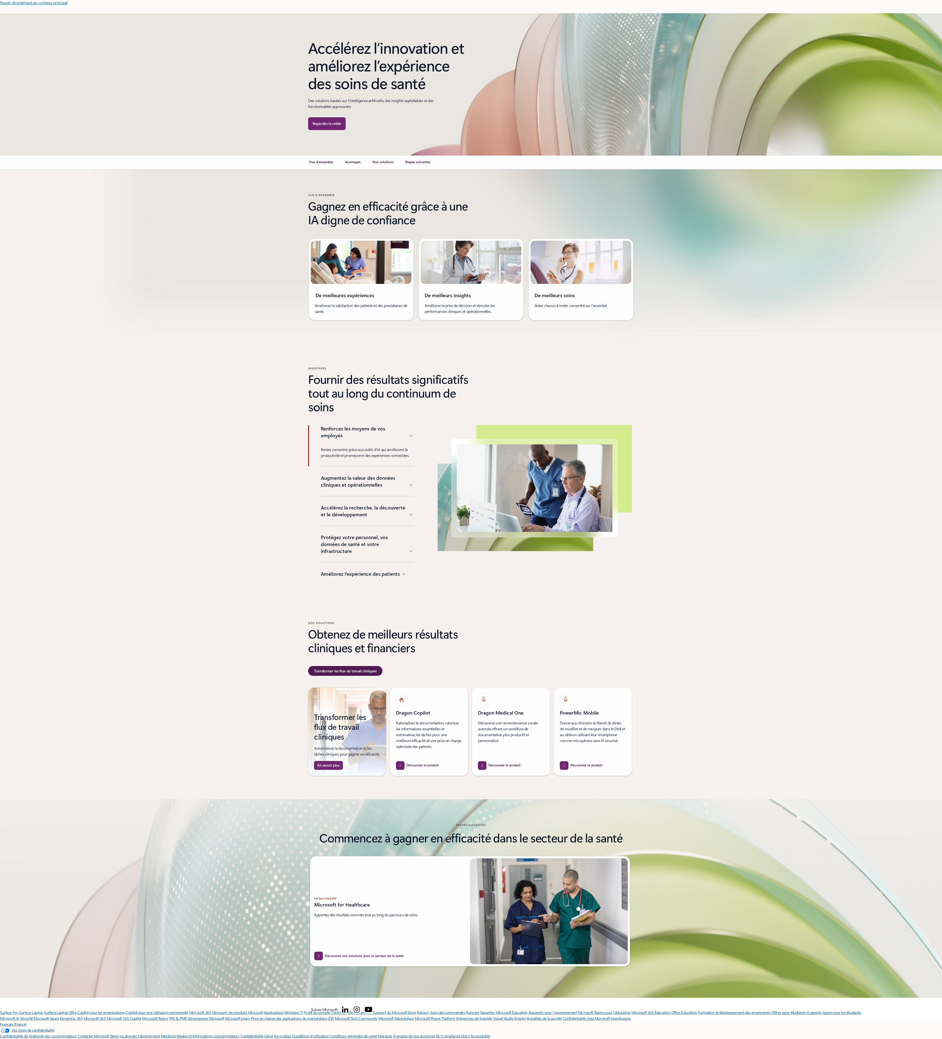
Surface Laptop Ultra (60, 1012)
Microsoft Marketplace (396, 1018)
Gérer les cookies (277, 1036)
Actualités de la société (544, 1018)
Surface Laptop (31, 1012)
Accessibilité (480, 1036)
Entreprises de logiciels (474, 1018)
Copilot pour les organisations (101, 1012)
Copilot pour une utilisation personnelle (157, 1012)
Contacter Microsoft (93, 1036)
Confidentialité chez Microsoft (586, 1018)
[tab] (345, 671)
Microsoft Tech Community (356, 1018)
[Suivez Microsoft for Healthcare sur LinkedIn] (345, 1009)
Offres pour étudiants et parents (796, 1012)
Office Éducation (684, 1012)
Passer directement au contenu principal (34, 2)
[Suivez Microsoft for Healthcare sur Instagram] (357, 1009)
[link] (321, 164)
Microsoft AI (9, 1018)
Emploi (519, 1018)
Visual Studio (503, 1018)
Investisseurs (621, 1018)
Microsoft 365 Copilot (124, 1018)
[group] (361, 279)
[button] (327, 123)
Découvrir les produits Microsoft (237, 1012)
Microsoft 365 (200, 1012)
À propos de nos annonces (414, 1036)
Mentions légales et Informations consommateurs (200, 1036)
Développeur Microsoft (206, 1018)
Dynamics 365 (71, 1018)
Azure (54, 1018)
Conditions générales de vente (353, 1036)
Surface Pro (9, 1012)
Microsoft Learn (237, 1018)
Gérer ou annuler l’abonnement (135, 1036)
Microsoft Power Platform (435, 1018)
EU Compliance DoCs (453, 1036)
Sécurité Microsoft (34, 1018)
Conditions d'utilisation (310, 1036)
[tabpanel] (470, 732)
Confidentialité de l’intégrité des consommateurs (38, 1036)
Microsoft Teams (155, 1018)
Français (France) (13, 1024)
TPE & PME (178, 1018)
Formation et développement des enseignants (734, 1012)
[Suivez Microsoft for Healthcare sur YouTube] (368, 1009)
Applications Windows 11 (283, 1012)
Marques (385, 1036)
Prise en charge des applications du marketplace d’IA (292, 1018)
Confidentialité (251, 1036)
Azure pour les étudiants (842, 1012)
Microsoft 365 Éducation (650, 1012)
